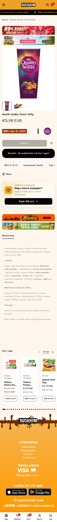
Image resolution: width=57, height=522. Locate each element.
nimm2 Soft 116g (48, 381)
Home (5, 20)
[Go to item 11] (25, 409)
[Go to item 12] (27, 409)
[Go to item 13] (29, 409)
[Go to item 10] (23, 409)
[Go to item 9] (21, 409)
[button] (51, 143)
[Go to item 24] (52, 409)
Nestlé (40, 165)
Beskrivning (8, 235)
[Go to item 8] (19, 409)
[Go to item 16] (35, 409)
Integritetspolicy (28, 450)
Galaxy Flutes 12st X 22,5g (10, 383)
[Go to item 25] (54, 409)
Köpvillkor (28, 454)
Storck (45, 376)
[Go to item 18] (39, 409)
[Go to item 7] (17, 409)
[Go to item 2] (7, 409)
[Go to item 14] (31, 409)
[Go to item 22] (48, 409)
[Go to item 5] (13, 409)
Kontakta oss (28, 457)
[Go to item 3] (9, 409)
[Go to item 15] (33, 409)
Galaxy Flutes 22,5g (27, 383)
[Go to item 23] (50, 409)
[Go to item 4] (11, 409)
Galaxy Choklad (8, 377)
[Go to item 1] (4, 409)
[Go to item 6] (15, 409)
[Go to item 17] (37, 409)
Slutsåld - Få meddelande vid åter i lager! (28, 153)
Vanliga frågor (28, 447)
